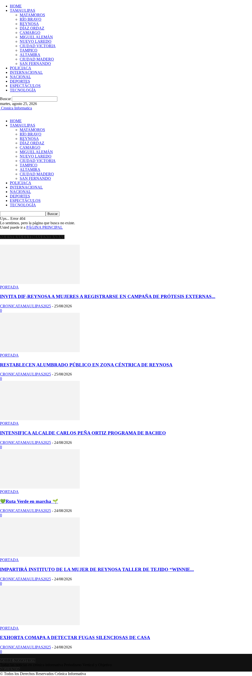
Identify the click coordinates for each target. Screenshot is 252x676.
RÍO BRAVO (30, 19)
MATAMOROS (32, 15)
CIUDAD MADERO (37, 59)
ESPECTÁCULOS (25, 86)
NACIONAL (20, 77)
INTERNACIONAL (26, 72)
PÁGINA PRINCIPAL (44, 227)
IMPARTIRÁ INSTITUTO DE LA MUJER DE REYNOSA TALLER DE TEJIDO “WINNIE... (97, 569)
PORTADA (9, 287)
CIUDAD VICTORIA (38, 46)
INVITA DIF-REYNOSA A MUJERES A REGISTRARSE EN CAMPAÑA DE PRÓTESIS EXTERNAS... (107, 296)
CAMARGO (30, 32)
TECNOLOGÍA (23, 90)
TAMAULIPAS (22, 10)
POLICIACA (20, 68)
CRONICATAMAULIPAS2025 (25, 306)
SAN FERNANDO (35, 63)
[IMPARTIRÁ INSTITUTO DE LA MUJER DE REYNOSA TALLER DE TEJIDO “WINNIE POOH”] (40, 555)
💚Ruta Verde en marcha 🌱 (29, 501)
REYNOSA (29, 24)
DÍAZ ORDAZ (32, 28)
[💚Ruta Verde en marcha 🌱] (40, 487)
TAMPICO (28, 50)
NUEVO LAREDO (35, 41)
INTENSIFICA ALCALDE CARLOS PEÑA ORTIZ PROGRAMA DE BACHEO (83, 433)
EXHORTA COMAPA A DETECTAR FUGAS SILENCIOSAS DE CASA (75, 637)
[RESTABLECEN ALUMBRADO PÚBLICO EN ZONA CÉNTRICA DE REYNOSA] (40, 351)
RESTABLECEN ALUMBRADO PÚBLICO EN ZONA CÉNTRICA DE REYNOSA (86, 364)
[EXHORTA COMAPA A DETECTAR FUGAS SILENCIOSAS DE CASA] (40, 624)
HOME (16, 6)
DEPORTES (20, 81)
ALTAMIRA (30, 55)
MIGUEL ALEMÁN (36, 37)
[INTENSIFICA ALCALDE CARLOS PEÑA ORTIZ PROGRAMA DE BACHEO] (40, 419)
